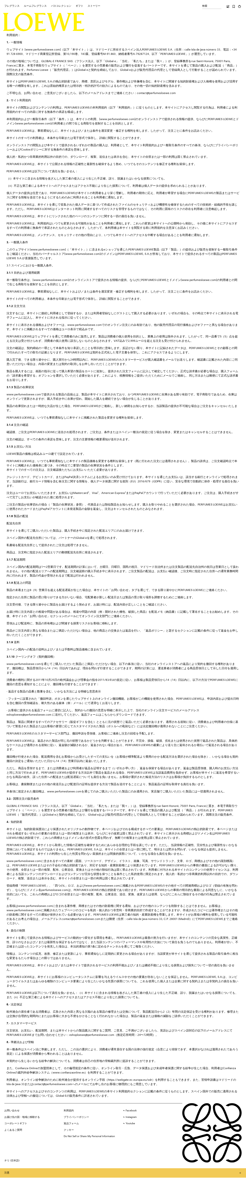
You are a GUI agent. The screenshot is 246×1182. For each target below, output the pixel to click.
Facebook (131, 1110)
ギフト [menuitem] (79, 6)
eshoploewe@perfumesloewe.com (29, 714)
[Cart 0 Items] (239, 6)
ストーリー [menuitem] (94, 6)
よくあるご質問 (13, 1130)
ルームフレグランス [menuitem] (35, 6)
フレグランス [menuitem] (12, 6)
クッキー (69, 1130)
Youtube (130, 1123)
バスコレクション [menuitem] (61, 6)
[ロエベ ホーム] (44, 22)
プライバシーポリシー (76, 1117)
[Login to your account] (228, 6)
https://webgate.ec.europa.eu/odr (130, 1080)
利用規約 (69, 1110)
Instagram (131, 1117)
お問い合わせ (12, 1110)
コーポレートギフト (15, 1123)
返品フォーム (71, 1123)
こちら (105, 714)
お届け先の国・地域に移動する (22, 1117)
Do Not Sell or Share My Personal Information (89, 1136)
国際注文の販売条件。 (21, 74)
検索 (204, 6)
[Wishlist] (234, 6)
